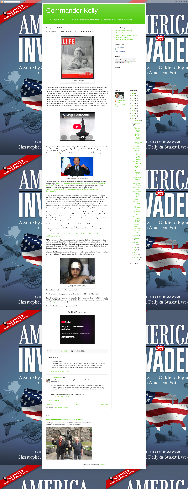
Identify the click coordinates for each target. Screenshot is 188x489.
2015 (133, 111)
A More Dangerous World (137, 207)
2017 (133, 106)
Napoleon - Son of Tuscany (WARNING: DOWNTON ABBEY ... (137, 139)
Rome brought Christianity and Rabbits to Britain (64, 419)
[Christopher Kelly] (115, 49)
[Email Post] (72, 351)
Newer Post (50, 404)
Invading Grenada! (121, 33)
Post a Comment (54, 401)
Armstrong (136, 224)
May (134, 250)
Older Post (104, 404)
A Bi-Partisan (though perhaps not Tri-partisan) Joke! (137, 195)
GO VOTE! (136, 214)
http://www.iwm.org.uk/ (60, 302)
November (136, 123)
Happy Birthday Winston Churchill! (136, 129)
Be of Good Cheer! (136, 231)
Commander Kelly (72, 10)
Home (77, 404)
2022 (133, 93)
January (136, 260)
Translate (129, 62)
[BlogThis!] (78, 351)
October (135, 235)
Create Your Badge (120, 51)
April (135, 252)
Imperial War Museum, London (137, 179)
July (134, 245)
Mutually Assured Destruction (124, 39)
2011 (133, 263)
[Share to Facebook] (82, 351)
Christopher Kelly (119, 47)
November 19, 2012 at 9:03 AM (60, 397)
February (136, 257)
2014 (133, 113)
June (135, 247)
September (136, 238)
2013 (133, 116)
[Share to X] (80, 351)
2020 (133, 98)
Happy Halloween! (137, 227)
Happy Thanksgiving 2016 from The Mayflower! (137, 156)
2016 (133, 108)
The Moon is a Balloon (137, 149)
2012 (133, 118)
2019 (133, 100)
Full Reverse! (137, 212)
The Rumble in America (137, 184)
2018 (133, 103)
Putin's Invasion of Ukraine (124, 31)
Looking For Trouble (122, 37)
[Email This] (76, 351)
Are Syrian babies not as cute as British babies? (137, 165)
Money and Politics (136, 188)
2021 (133, 95)
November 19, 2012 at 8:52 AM (60, 371)
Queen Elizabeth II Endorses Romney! (137, 219)
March (135, 255)
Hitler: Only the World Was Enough (126, 35)
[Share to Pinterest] (84, 351)
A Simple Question (136, 202)
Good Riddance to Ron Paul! (137, 173)
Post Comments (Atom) (61, 407)
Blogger (102, 464)
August (135, 242)
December (136, 121)
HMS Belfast (136, 146)
